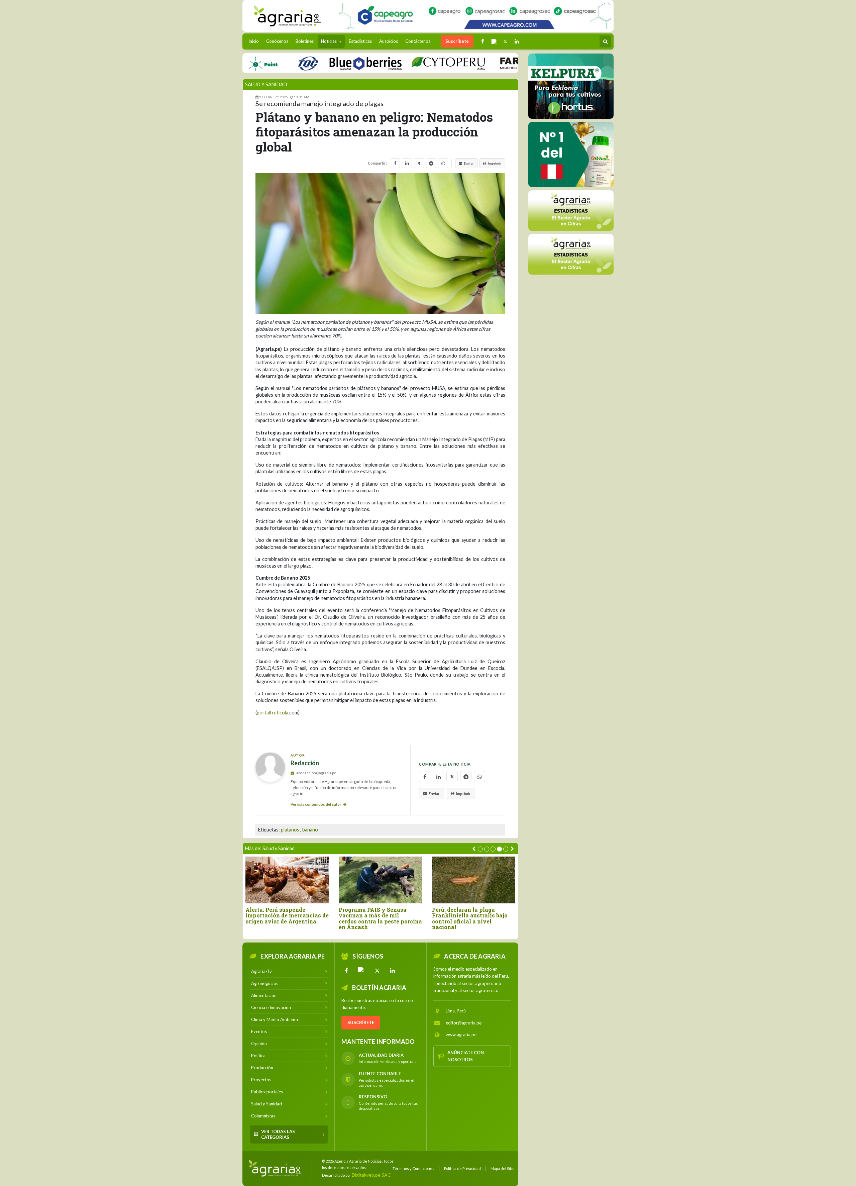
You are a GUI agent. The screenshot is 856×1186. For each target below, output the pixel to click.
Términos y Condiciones (413, 1168)
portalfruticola (272, 712)
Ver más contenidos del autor (316, 804)
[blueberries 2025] (330, 63)
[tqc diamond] (571, 86)
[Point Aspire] (475, 16)
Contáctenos (417, 41)
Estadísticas (360, 41)
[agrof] (571, 210)
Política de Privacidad (462, 1168)
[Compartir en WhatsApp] (443, 163)
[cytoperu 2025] (412, 63)
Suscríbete (457, 41)
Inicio (255, 41)
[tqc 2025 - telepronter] (272, 63)
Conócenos (277, 41)
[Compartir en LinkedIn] (407, 163)
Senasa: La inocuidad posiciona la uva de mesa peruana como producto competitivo (373, 918)
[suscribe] (571, 254)
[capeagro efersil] (571, 154)
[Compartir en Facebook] (395, 163)
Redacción (305, 763)
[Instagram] (362, 971)
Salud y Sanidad (266, 84)
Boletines (305, 41)
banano (310, 829)
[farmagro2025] (508, 63)
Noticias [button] (329, 41)
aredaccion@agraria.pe (316, 773)
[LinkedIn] (393, 971)
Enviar (469, 163)
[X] (377, 971)
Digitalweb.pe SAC (371, 1175)
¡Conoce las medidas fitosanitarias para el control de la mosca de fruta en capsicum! (472, 918)
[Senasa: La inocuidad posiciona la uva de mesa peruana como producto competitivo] (380, 880)
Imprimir (495, 163)
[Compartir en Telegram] (431, 163)
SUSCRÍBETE (360, 1022)
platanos (290, 829)
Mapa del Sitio (502, 1168)
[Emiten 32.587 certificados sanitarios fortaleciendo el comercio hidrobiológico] (287, 880)
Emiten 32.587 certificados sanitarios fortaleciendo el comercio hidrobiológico (282, 915)
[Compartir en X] (419, 163)
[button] (480, 849)
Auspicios (388, 41)
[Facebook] (346, 971)
